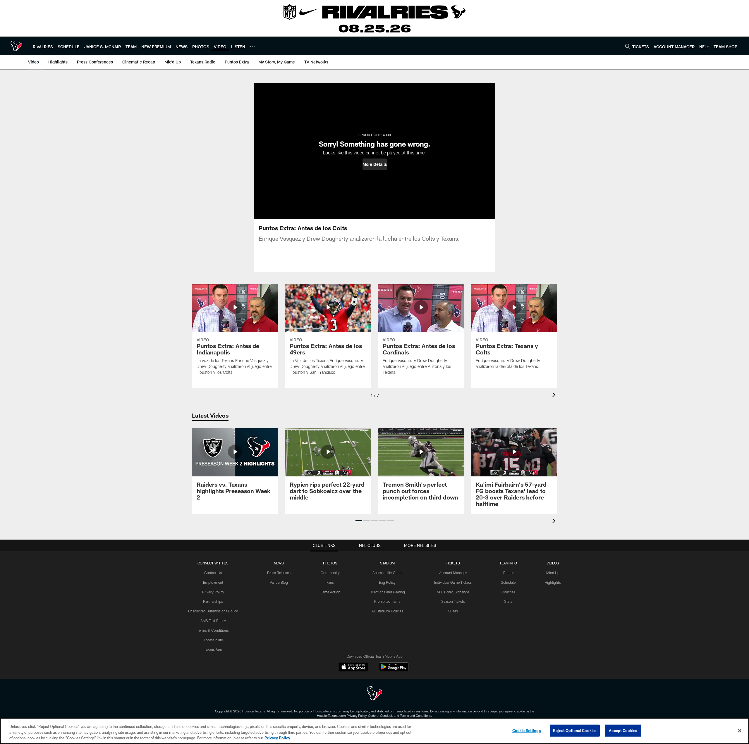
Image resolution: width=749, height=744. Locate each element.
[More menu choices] (252, 46)
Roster (508, 573)
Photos (330, 563)
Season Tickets (453, 601)
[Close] (739, 730)
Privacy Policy (213, 592)
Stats (508, 601)
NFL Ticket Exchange (453, 592)
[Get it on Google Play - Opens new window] (393, 670)
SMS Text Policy (213, 621)
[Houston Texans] (374, 694)
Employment (213, 582)
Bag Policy (387, 582)
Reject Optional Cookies (575, 730)
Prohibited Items (387, 601)
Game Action (330, 592)
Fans (330, 582)
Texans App (213, 649)
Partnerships (213, 601)
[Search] (627, 46)
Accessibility (213, 640)
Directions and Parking (387, 592)
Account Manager (453, 573)
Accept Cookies (623, 730)
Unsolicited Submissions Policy (213, 611)
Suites (453, 611)
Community (330, 573)
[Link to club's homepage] (16, 46)
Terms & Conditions (213, 630)
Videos (553, 563)
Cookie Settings (526, 730)
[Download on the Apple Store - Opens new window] (353, 668)
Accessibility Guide (387, 573)
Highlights (553, 582)
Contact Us (213, 573)
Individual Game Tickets (453, 582)
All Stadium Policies (387, 611)
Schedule (508, 582)
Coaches (508, 592)
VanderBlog (279, 582)
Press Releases (279, 573)
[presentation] (554, 395)
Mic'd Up (552, 573)
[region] (374, 731)
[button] (375, 164)
